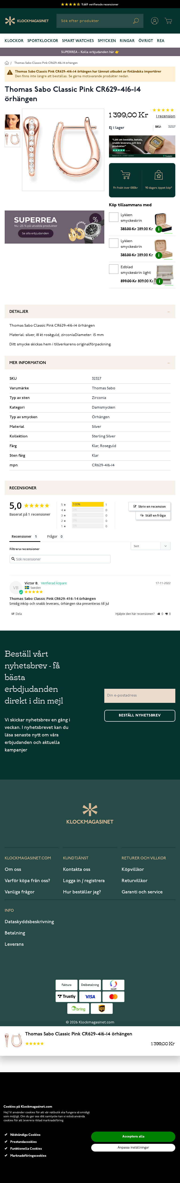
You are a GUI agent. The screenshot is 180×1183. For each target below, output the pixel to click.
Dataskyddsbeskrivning (29, 922)
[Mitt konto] (154, 21)
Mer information (27, 363)
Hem (7, 63)
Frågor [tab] (52, 536)
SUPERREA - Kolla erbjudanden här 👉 (90, 52)
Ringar (127, 41)
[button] (160, 614)
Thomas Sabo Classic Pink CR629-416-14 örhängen (46, 63)
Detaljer (18, 312)
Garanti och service (142, 892)
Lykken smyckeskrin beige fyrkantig (133, 244)
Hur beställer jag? (82, 892)
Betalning (15, 933)
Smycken (107, 41)
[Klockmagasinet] (27, 21)
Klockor (14, 41)
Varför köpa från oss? (27, 881)
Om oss (13, 869)
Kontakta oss (76, 869)
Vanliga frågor (19, 892)
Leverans (14, 944)
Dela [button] (18, 614)
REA (161, 41)
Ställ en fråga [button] (155, 515)
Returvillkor (134, 881)
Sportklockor (43, 41)
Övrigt (146, 41)
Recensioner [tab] (21, 536)
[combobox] (99, 21)
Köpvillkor (133, 869)
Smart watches (78, 41)
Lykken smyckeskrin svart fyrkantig (133, 218)
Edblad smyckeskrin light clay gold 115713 (136, 270)
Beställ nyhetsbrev (140, 715)
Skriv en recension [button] (152, 506)
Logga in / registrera (84, 881)
